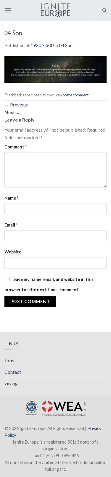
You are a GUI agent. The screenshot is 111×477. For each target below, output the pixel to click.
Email (10, 224)
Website (12, 251)
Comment (15, 146)
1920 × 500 (42, 45)
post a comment (75, 95)
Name (11, 197)
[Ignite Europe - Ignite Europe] (55, 10)
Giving (11, 383)
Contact (12, 372)
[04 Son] (55, 69)
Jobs (9, 360)
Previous (16, 104)
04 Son (66, 45)
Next (12, 112)
